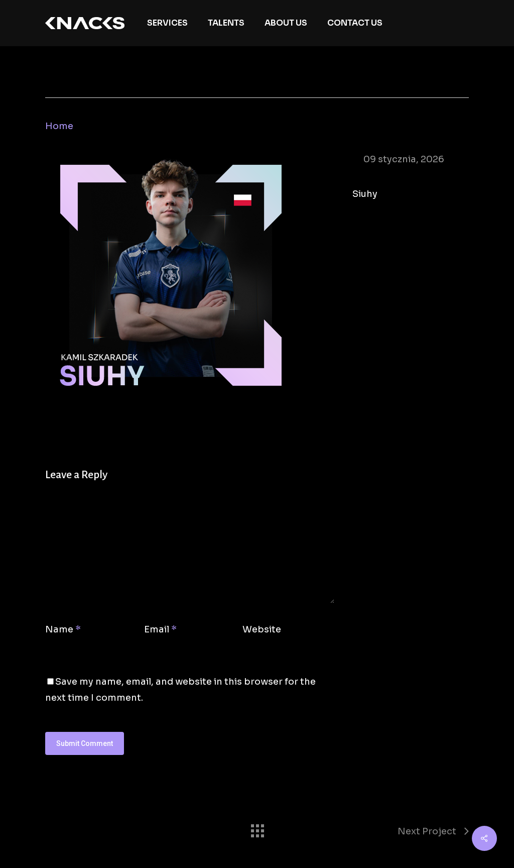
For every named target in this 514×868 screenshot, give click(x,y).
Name (63, 629)
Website (261, 629)
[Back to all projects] (257, 828)
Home (59, 126)
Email (160, 629)
